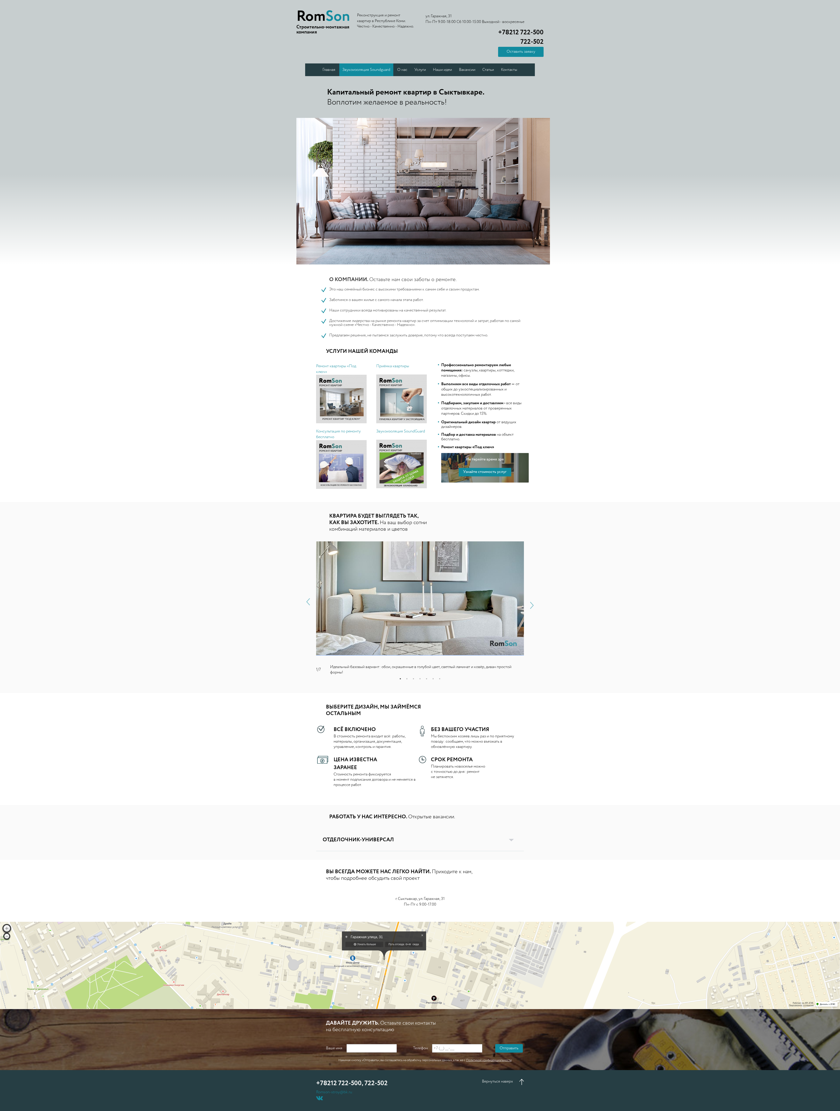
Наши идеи (442, 70)
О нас (402, 70)
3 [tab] (413, 679)
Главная (328, 70)
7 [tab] (440, 679)
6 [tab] (433, 679)
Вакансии (467, 70)
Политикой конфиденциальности (489, 1060)
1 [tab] (400, 679)
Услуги (420, 70)
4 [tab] (420, 679)
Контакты (509, 70)
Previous (308, 601)
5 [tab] (426, 679)
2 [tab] (407, 679)
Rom (323, 16)
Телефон (420, 1048)
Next (532, 605)
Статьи (488, 70)
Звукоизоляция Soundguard (366, 70)
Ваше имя (334, 1048)
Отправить (509, 1048)
